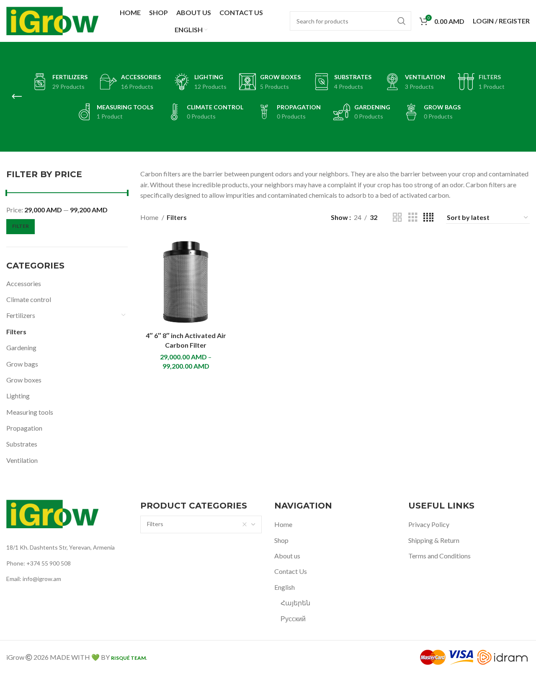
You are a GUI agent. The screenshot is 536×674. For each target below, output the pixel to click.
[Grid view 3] (412, 218)
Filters (16, 332)
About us (287, 556)
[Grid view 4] (428, 218)
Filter (20, 226)
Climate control (28, 299)
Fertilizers (20, 315)
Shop (281, 540)
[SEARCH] (401, 21)
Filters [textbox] (155, 523)
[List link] (67, 547)
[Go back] (16, 96)
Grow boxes (23, 380)
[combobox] (201, 524)
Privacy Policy (428, 524)
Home (150, 217)
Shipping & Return (433, 540)
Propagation (24, 428)
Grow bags (22, 364)
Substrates (21, 444)
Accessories (23, 283)
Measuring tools (29, 412)
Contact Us (290, 571)
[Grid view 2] (397, 218)
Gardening (21, 347)
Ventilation (22, 460)
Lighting (18, 396)
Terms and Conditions (439, 556)
